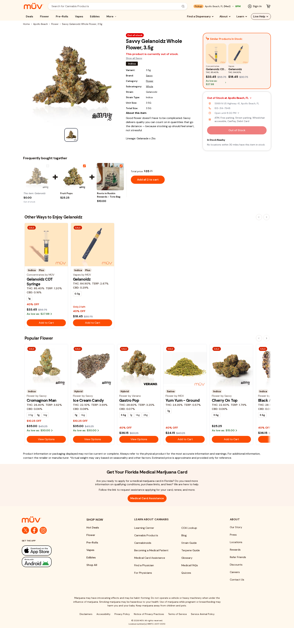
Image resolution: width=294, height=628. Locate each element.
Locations (236, 542)
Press (233, 534)
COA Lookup (189, 528)
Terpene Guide (190, 550)
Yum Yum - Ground (183, 400)
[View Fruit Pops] (73, 176)
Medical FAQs (189, 565)
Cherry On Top (225, 400)
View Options (46, 439)
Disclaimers (86, 614)
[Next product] (266, 217)
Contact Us (237, 579)
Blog (184, 535)
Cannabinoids (142, 543)
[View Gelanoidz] (36, 176)
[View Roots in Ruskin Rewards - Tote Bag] (110, 176)
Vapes (79, 16)
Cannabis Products (146, 535)
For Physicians (143, 573)
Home (26, 24)
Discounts (236, 564)
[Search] (183, 6)
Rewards (235, 549)
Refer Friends (238, 557)
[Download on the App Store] (47, 550)
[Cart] (268, 6)
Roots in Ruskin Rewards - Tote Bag (108, 195)
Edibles (95, 16)
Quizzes (186, 573)
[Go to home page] (47, 519)
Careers (235, 572)
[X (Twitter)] (25, 530)
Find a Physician (144, 565)
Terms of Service (177, 614)
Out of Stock (236, 130)
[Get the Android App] (47, 562)
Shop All (91, 565)
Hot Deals (92, 527)
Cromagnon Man (41, 400)
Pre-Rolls (62, 16)
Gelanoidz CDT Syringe (40, 282)
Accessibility (103, 614)
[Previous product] (259, 217)
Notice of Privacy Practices (149, 614)
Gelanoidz (82, 279)
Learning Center (144, 528)
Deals (29, 16)
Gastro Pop (129, 400)
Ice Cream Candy (88, 400)
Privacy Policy (122, 614)
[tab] (71, 135)
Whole (149, 86)
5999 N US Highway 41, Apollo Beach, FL (237, 103)
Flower (44, 16)
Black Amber (269, 400)
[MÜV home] (33, 6)
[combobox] (116, 6)
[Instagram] (43, 530)
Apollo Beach (40, 24)
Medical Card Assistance (147, 498)
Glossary (186, 558)
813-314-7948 (222, 108)
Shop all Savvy (134, 58)
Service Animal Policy (203, 614)
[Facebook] (34, 530)
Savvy (149, 75)
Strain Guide (189, 543)
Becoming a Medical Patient (151, 550)
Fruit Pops (66, 193)
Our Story (236, 527)
